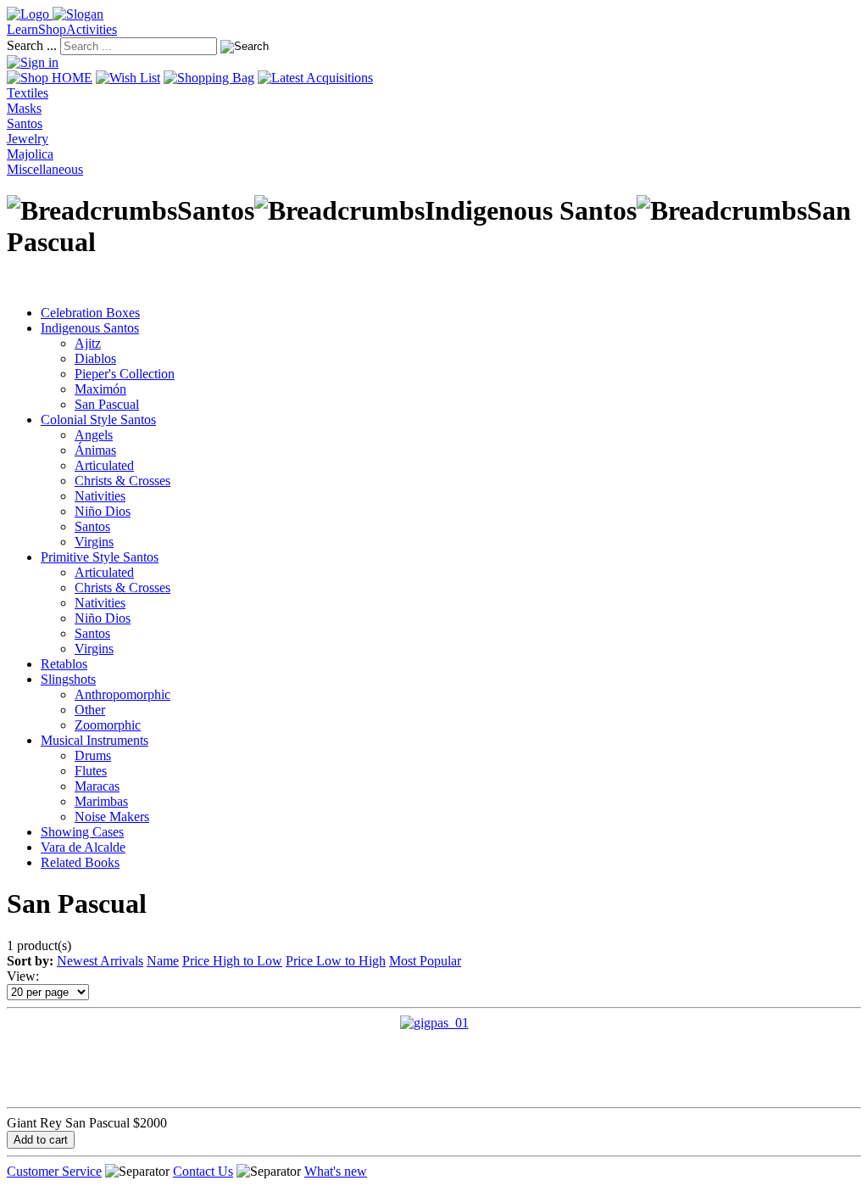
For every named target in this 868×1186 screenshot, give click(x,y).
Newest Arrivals (100, 961)
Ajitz (88, 343)
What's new (335, 1171)
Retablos (64, 664)
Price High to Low (232, 961)
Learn (22, 29)
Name (163, 961)
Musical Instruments (94, 740)
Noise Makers (112, 816)
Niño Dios (103, 511)
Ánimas (95, 450)
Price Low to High (336, 961)
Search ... (32, 45)
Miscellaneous (45, 169)
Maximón (100, 389)
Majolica (30, 154)
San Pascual (107, 404)
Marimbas (101, 801)
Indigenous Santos (90, 328)
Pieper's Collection (125, 373)
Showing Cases (82, 832)
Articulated (104, 465)
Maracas (97, 786)
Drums (93, 755)
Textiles (27, 93)
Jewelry (27, 138)
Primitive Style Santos (100, 557)
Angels (94, 435)
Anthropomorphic (122, 694)
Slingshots (68, 679)
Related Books (80, 862)
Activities (91, 29)
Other (90, 709)
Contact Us (203, 1171)
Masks (24, 108)
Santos (24, 123)
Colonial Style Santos (98, 419)
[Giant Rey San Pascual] (434, 1022)
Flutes (91, 771)
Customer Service (54, 1171)
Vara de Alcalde (83, 847)
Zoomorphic (108, 725)
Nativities (100, 496)
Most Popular (425, 961)
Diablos (95, 358)
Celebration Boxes (90, 312)
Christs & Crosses (122, 480)
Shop (52, 29)
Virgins (94, 541)
